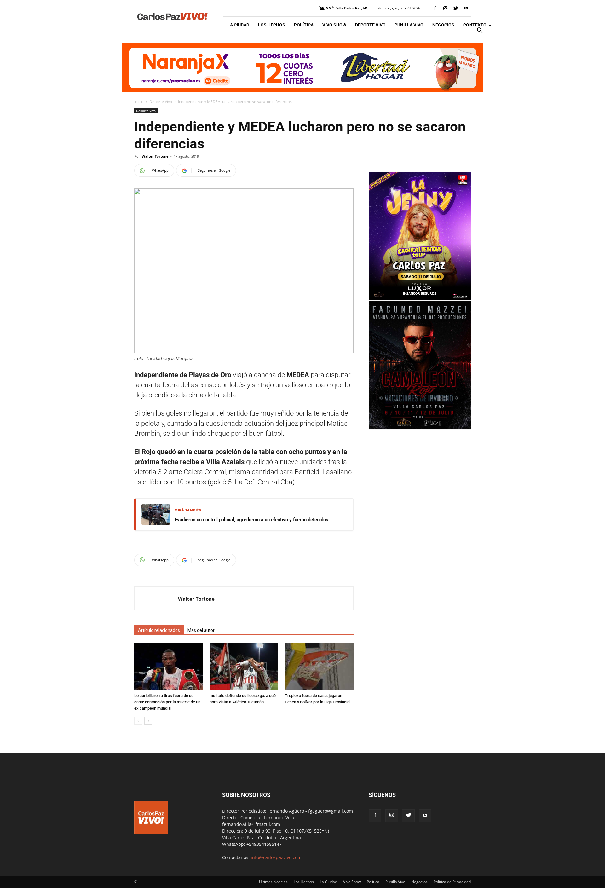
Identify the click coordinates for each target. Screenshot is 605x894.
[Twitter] (455, 8)
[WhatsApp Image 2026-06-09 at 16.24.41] (420, 427)
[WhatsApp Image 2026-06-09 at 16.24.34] (420, 298)
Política (304, 24)
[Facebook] (435, 8)
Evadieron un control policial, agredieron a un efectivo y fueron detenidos (251, 519)
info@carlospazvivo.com (276, 857)
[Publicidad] (302, 67)
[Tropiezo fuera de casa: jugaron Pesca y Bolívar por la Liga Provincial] (319, 666)
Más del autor (201, 630)
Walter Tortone (155, 156)
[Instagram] (445, 8)
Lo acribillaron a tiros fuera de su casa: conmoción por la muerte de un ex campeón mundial (167, 702)
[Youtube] (466, 8)
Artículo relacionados (159, 630)
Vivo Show (334, 24)
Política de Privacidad (452, 882)
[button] (479, 31)
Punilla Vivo (409, 24)
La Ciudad (238, 24)
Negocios (443, 24)
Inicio (138, 101)
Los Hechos (271, 24)
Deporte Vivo (370, 24)
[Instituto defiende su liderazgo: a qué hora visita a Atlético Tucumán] (244, 666)
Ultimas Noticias (273, 882)
